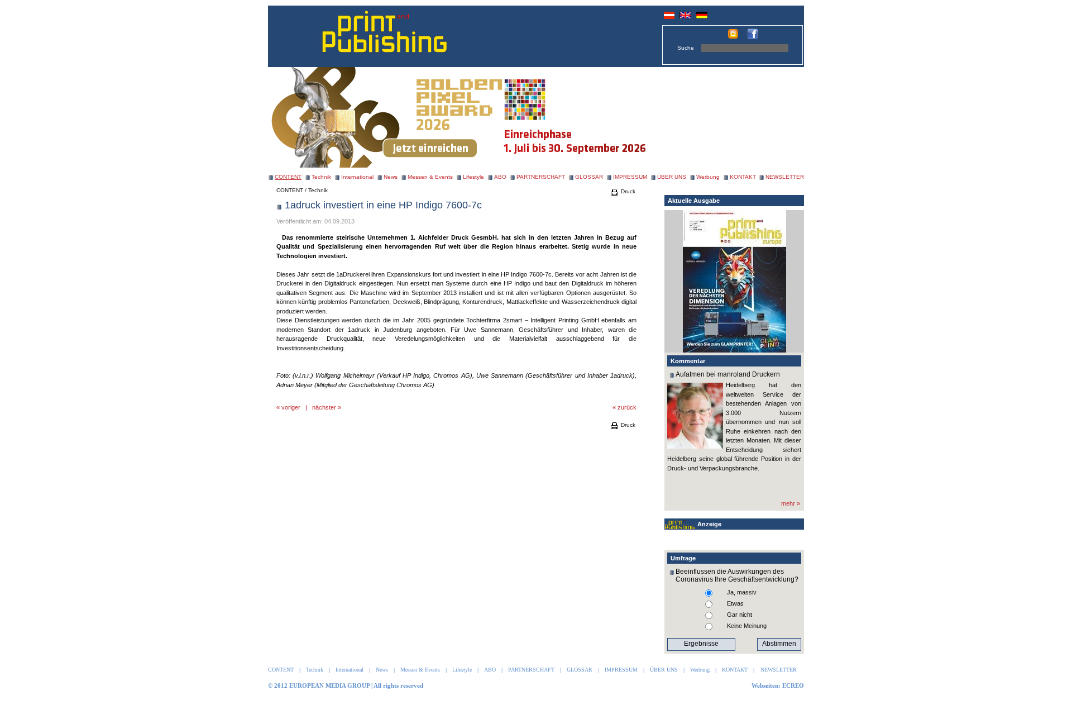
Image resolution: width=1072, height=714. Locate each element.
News (391, 177)
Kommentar (688, 361)
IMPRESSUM (630, 177)
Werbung (708, 177)
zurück (627, 407)
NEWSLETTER (784, 177)
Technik (321, 177)
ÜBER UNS (671, 177)
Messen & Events (430, 177)
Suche (685, 48)
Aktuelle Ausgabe (694, 200)
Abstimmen (779, 644)
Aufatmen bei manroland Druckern (728, 374)
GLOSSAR (589, 177)
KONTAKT (743, 177)
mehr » (790, 503)
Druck (627, 191)
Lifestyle (473, 177)
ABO (500, 177)
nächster (324, 407)
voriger (290, 407)
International (357, 177)
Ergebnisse (701, 644)
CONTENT (289, 190)
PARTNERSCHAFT (540, 177)
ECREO (793, 685)
